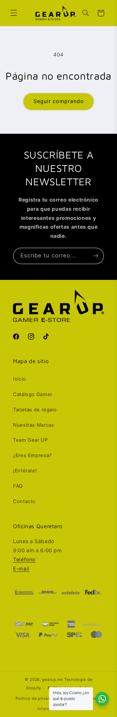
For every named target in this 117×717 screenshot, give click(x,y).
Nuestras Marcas (33, 425)
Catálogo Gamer (32, 394)
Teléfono (24, 560)
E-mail (21, 569)
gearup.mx (52, 679)
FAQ (18, 486)
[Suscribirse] (95, 256)
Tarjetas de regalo (35, 410)
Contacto (24, 501)
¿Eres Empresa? (32, 455)
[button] (13, 13)
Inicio (19, 379)
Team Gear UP (30, 440)
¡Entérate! (25, 471)
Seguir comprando (58, 101)
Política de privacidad (37, 698)
